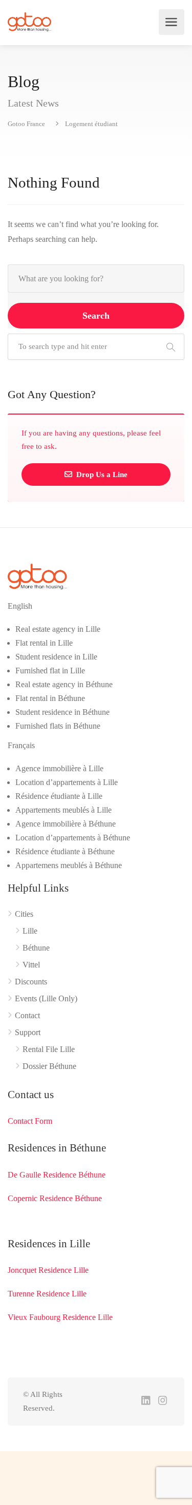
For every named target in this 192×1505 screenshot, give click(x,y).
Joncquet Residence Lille (48, 1270)
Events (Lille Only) (46, 998)
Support (27, 1032)
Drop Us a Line (100, 474)
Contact (27, 1015)
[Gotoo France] (30, 22)
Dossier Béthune (49, 1066)
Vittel (31, 964)
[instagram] (162, 1401)
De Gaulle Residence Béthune (56, 1174)
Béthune (36, 947)
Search (96, 316)
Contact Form (30, 1121)
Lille (30, 930)
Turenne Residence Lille (47, 1293)
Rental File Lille (49, 1049)
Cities (24, 914)
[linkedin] (145, 1401)
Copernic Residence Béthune (55, 1198)
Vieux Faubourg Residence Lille (60, 1317)
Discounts (31, 981)
